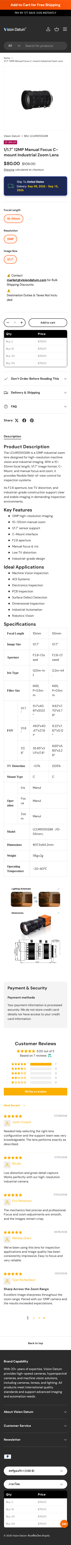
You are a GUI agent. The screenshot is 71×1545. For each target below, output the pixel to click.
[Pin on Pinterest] (32, 420)
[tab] (12, 436)
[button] (56, 29)
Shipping (9, 169)
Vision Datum (12, 136)
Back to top (35, 1343)
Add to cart (48, 322)
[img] (13, 1116)
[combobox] (35, 46)
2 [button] (33, 1318)
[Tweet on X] (16, 420)
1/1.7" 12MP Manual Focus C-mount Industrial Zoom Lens (33, 61)
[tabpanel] (35, 710)
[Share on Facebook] (24, 420)
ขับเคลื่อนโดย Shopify (39, 1535)
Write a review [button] (35, 1092)
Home (7, 58)
